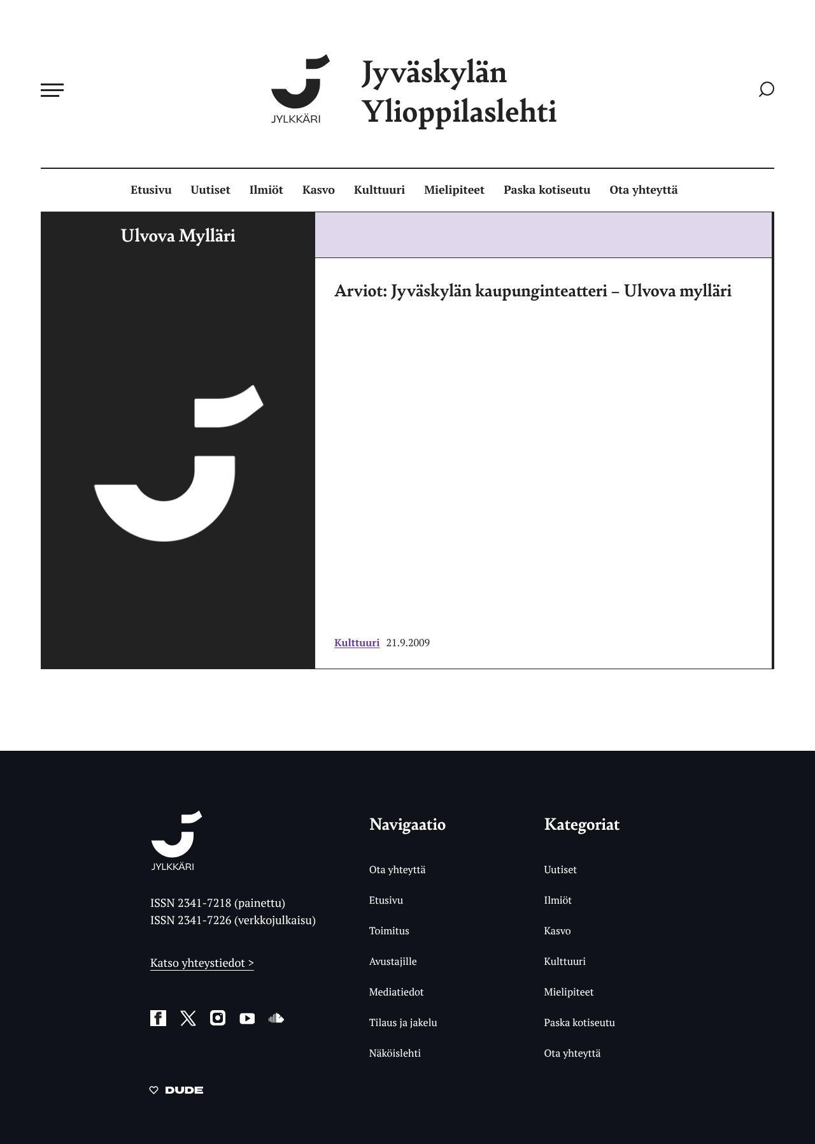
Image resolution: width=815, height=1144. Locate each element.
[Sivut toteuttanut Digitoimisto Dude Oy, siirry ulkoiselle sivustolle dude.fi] (176, 1092)
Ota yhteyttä (644, 190)
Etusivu (151, 190)
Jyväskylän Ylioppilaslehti (459, 90)
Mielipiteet (454, 190)
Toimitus (389, 930)
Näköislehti (395, 1053)
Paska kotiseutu (547, 190)
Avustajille (393, 961)
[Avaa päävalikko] (52, 89)
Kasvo (318, 190)
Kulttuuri (379, 190)
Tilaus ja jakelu (403, 1022)
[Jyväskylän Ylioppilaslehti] (176, 865)
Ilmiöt (266, 190)
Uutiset (210, 190)
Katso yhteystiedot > (202, 963)
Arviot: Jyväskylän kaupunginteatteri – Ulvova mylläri (533, 290)
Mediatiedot (396, 992)
